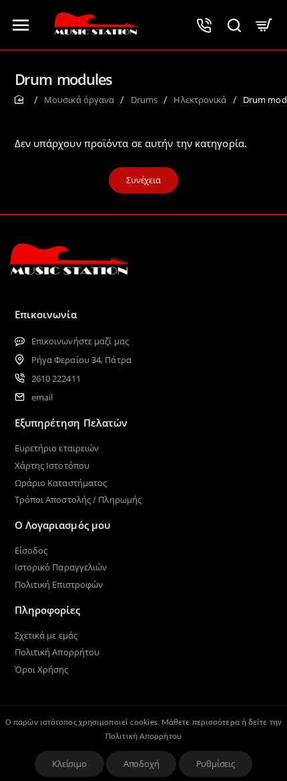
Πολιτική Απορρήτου (143, 736)
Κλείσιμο (69, 764)
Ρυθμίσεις (215, 764)
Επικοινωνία (46, 314)
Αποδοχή (141, 764)
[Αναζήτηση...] (234, 24)
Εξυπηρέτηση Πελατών (71, 422)
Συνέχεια (143, 180)
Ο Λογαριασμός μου (63, 525)
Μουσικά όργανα (79, 100)
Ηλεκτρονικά (200, 100)
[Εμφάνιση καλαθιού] (264, 24)
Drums (144, 100)
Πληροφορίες (48, 610)
